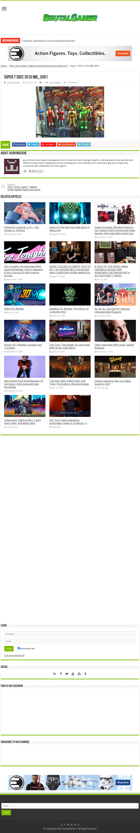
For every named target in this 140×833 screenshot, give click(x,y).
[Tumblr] (85, 674)
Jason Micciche (13, 82)
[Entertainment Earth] (70, 53)
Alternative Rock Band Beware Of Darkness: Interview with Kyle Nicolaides (23, 384)
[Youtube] (73, 674)
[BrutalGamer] (70, 17)
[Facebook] (61, 674)
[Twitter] (67, 674)
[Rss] (54, 674)
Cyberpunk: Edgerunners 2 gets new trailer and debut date (48, 40)
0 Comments (55, 82)
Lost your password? (14, 655)
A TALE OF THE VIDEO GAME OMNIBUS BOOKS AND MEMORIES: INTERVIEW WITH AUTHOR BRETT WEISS (112, 271)
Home (3, 66)
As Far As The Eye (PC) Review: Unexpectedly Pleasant (112, 310)
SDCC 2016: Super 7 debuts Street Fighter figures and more (38, 66)
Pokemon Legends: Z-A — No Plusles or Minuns (21, 229)
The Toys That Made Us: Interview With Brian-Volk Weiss (69, 346)
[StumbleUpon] (79, 674)
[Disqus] (70, 487)
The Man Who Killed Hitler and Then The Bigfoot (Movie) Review (69, 382)
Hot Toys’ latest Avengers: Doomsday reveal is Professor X (68, 422)
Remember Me (27, 648)
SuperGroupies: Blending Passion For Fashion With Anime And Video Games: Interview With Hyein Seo (115, 230)
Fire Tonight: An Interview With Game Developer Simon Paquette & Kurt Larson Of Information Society (23, 271)
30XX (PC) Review (14, 308)
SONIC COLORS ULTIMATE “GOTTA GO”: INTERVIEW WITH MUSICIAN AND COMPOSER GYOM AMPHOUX (69, 269)
